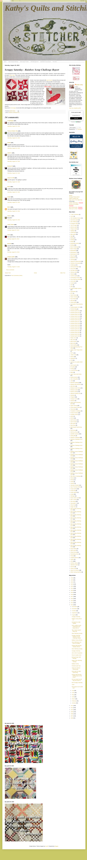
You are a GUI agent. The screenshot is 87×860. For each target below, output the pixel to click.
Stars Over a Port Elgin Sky (75, 199)
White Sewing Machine (75, 572)
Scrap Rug (72, 490)
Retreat (72, 478)
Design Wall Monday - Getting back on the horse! (77, 676)
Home (5, 61)
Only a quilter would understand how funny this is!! (76, 627)
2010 (72, 709)
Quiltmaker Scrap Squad (45, 61)
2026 (72, 578)
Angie (8, 196)
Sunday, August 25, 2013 (13, 230)
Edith (8, 234)
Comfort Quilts (73, 275)
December (74, 606)
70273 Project (73, 225)
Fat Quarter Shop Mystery (76, 304)
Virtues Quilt (73, 568)
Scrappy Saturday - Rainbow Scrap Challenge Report (76, 637)
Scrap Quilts (73, 488)
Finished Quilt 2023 (75, 332)
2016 (72, 598)
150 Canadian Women (75, 218)
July (73, 690)
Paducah (72, 400)
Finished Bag (73, 309)
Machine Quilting (74, 382)
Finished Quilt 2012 (75, 310)
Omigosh (72, 397)
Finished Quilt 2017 (75, 321)
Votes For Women (74, 570)
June (73, 692)
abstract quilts (73, 227)
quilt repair (72, 423)
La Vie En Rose (74, 370)
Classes (72, 274)
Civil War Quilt (73, 270)
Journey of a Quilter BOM (76, 362)
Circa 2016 (73, 268)
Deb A (8, 207)
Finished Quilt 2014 (75, 316)
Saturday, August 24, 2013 (13, 126)
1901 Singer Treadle (24, 61)
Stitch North (73, 550)
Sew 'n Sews (73, 499)
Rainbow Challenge (75, 437)
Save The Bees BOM (75, 487)
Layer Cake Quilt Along (75, 374)
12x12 (71, 216)
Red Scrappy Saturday (77, 682)
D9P (71, 286)
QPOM (72, 418)
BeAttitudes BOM (74, 243)
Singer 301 (73, 506)
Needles (72, 395)
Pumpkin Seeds (74, 414)
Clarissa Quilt (73, 272)
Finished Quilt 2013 (75, 312)
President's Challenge (75, 411)
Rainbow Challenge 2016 (76, 448)
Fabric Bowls (73, 295)
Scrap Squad (73, 492)
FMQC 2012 (73, 337)
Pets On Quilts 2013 (76, 655)
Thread (72, 555)
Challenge (72, 265)
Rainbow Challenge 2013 (14, 112)
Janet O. (9, 152)
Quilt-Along (73, 430)
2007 (72, 716)
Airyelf (46, 846)
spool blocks (49, 80)
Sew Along (72, 501)
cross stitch (73, 281)
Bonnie (9, 243)
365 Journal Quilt (73, 207)
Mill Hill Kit (72, 386)
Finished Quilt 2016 (75, 319)
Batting (72, 238)
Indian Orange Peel (73, 198)
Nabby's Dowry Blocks (77, 640)
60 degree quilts (74, 223)
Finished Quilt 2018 (75, 323)
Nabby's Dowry (75, 663)
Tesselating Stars (74, 554)
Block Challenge (74, 247)
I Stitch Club (73, 354)
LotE (71, 380)
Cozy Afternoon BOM (75, 279)
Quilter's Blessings (73, 202)
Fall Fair (72, 300)
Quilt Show (73, 425)
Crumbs (72, 283)
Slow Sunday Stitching (13, 61)
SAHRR (72, 483)
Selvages (72, 496)
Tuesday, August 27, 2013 (13, 266)
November (74, 608)
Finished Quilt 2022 (75, 330)
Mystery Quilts (73, 391)
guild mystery (73, 341)
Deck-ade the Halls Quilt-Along (76, 672)
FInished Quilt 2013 (75, 314)
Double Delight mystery (75, 288)
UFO (71, 561)
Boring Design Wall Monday (76, 658)
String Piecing (73, 552)
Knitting (72, 368)
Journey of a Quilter (73, 204)
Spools (70, 195)
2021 (72, 588)
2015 (72, 600)
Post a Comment (10, 269)
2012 (72, 705)
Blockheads (73, 250)
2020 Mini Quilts (74, 219)
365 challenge (73, 221)
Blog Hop (72, 256)
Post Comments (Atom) (16, 275)
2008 (72, 713)
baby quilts (73, 234)
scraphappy (10, 120)
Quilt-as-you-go (74, 432)
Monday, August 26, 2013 (13, 252)
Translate (79, 129)
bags (71, 236)
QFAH (71, 416)
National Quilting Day (75, 393)
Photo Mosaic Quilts (75, 407)
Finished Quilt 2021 (75, 328)
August (74, 614)
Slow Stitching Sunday (77, 633)
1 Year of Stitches (74, 214)
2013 (72, 604)
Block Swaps (73, 248)
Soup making (73, 548)
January (74, 703)
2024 (72, 582)
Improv (72, 356)
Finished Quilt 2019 (75, 325)
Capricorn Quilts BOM (75, 261)
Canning (72, 259)
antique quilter (11, 256)
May (73, 694)
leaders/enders (73, 377)
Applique (72, 230)
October (74, 610)
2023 (72, 584)
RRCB (71, 479)
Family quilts (73, 302)
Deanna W (10, 166)
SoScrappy (13, 108)
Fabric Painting (74, 296)
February (74, 701)
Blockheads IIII (73, 254)
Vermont (72, 566)
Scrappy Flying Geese (74, 197)
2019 (72, 592)
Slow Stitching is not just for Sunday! (76, 643)
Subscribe (76, 118)
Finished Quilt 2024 (75, 334)
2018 (72, 594)
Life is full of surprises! (77, 653)
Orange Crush (73, 398)
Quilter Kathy (79, 84)
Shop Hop (72, 505)
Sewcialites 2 (73, 503)
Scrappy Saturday (76, 616)
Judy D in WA (10, 177)
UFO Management (34, 61)
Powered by (73, 121)
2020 (72, 590)
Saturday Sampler (74, 485)
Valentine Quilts (74, 564)
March (73, 698)
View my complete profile (75, 108)
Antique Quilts (73, 229)
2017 (72, 596)
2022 (72, 586)
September (75, 612)
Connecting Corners (75, 277)
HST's (71, 353)
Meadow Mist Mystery (75, 384)
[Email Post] (18, 110)
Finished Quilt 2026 (75, 336)
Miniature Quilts (74, 389)
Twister (72, 559)
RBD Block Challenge (75, 476)
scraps (72, 494)
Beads (71, 241)
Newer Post (8, 272)
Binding (72, 245)
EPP (71, 293)
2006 (72, 718)
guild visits (72, 343)
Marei (8, 186)
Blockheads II (73, 252)
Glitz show (72, 339)
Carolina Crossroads (75, 263)
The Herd (55, 61)
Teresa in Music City (12, 131)
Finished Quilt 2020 (75, 327)
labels (71, 372)
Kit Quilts (72, 366)
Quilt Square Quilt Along (76, 427)
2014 (72, 602)
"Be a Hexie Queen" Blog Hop (76, 630)
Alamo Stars (12, 75)
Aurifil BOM (73, 232)
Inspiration (72, 358)
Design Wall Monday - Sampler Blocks (77, 646)
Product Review (74, 412)
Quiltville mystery (74, 433)
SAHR (71, 481)
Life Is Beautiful (74, 379)
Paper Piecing (73, 405)
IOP (71, 360)
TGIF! (73, 684)
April (73, 696)
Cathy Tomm (10, 224)
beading (72, 239)
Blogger (56, 846)
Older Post (62, 272)
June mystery (73, 365)
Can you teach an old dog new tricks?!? (77, 680)
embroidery (73, 291)
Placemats (72, 409)
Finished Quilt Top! (76, 665)
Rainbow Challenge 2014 (76, 442)
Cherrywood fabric (74, 266)
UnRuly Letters (73, 563)
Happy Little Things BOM (76, 350)
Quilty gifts (72, 435)
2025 (72, 580)
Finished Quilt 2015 (75, 318)
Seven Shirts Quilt (74, 497)
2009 (72, 711)
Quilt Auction (73, 420)
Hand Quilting (73, 345)
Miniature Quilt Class (75, 388)
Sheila (9, 142)
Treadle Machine (74, 557)
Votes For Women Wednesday (76, 668)
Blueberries (73, 257)
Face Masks (73, 298)
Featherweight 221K (75, 307)
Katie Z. (9, 215)
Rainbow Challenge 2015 (76, 445)
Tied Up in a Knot (73, 208)
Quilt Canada (73, 421)
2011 (72, 707)
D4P (71, 284)
